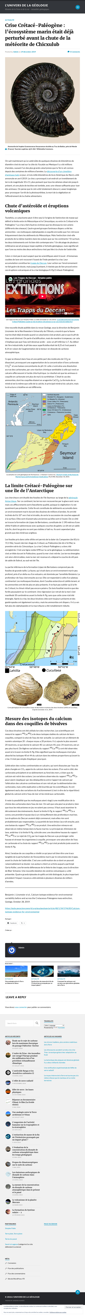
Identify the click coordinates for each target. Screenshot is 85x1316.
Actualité (9, 20)
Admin (15, 52)
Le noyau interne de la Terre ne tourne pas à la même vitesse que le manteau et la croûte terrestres (61, 1077)
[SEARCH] (37, 1023)
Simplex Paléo (10, 1228)
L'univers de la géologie (26, 5)
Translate (61, 1027)
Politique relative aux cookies (58, 1312)
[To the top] (77, 1292)
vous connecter (21, 1007)
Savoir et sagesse (11, 1244)
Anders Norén (18, 1300)
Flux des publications (16, 1268)
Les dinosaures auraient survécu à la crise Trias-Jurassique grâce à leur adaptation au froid (60, 1052)
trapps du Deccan (38, 263)
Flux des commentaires (16, 1273)
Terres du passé (11, 1239)
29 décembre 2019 (28, 52)
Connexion (12, 1263)
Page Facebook (50, 1224)
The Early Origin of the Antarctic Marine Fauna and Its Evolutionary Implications (47, 476)
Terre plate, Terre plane (13, 1234)
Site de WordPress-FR (16, 1279)
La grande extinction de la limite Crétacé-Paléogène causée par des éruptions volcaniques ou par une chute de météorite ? (45, 321)
